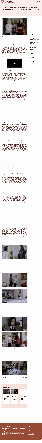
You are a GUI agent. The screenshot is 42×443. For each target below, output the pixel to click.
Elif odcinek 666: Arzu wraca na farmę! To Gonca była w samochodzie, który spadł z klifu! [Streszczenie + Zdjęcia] (6, 398)
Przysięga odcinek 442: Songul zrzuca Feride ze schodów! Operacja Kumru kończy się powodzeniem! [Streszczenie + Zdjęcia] (21, 380)
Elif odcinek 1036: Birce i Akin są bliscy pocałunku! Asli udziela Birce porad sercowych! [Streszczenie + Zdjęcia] (14, 398)
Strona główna (30, 427)
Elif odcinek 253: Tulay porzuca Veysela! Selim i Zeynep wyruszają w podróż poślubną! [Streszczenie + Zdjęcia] (23, 398)
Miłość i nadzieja (30, 431)
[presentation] (6, 391)
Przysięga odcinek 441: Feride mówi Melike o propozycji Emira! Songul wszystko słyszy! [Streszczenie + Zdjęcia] (7, 380)
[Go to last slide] (3, 396)
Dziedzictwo (30, 430)
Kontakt (29, 435)
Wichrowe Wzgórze (31, 433)
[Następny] (25, 396)
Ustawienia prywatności (31, 437)
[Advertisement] (15, 105)
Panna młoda (30, 429)
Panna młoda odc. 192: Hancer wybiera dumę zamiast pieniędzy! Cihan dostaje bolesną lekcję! (35, 37)
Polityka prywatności (31, 434)
